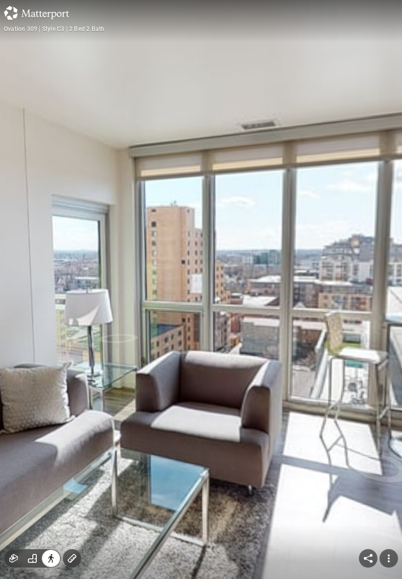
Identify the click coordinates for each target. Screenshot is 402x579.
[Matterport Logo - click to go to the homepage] (36, 13)
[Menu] (388, 558)
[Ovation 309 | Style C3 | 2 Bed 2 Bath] (201, 289)
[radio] (13, 558)
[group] (32, 558)
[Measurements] (72, 558)
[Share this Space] (368, 558)
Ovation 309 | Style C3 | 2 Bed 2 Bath (54, 29)
